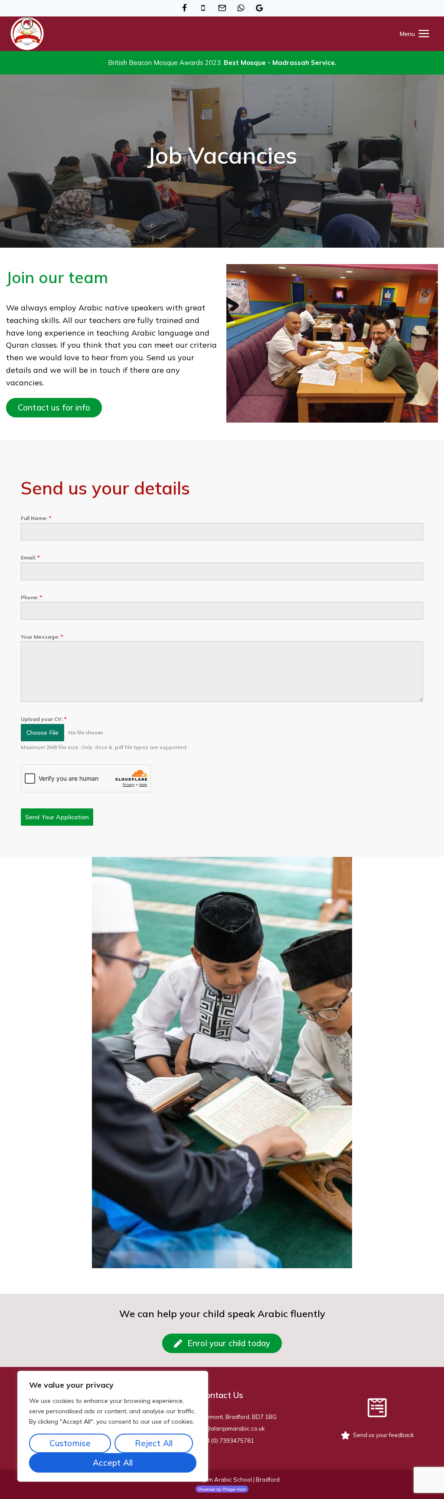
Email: (30, 557)
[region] (112, 1426)
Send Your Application (57, 817)
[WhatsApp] (241, 8)
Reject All (154, 1443)
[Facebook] (184, 8)
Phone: (31, 597)
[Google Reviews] (259, 8)
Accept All (113, 1462)
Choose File (42, 733)
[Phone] (203, 8)
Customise (70, 1443)
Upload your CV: (44, 719)
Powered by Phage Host (222, 1489)
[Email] (222, 8)
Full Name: (36, 518)
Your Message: (42, 636)
